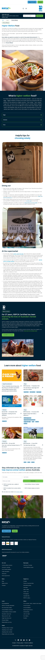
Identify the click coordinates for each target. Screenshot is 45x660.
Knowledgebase (5, 603)
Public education (5, 571)
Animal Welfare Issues (28, 567)
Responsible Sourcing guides (30, 202)
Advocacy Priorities (27, 565)
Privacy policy (20, 642)
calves (33, 462)
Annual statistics (27, 607)
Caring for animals (6, 567)
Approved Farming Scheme (29, 419)
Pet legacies (26, 593)
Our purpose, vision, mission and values (32, 603)
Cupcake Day (26, 595)
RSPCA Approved (27, 417)
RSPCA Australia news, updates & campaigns (11, 485)
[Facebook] (21, 640)
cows (29, 462)
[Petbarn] (7, 543)
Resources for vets (6, 616)
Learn (7, 20)
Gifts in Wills (26, 589)
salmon (37, 421)
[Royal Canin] (3, 543)
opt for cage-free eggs (18, 253)
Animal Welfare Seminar (7, 609)
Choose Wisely (5, 620)
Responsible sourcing (6, 622)
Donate (25, 581)
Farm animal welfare (6, 569)
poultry (25, 423)
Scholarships (26, 611)
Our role (4, 562)
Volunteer (25, 587)
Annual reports (26, 605)
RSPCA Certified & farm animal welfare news (12, 489)
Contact (25, 618)
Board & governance (28, 609)
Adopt (3, 625)
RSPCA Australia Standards (8, 605)
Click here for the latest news (30, 330)
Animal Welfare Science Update (9, 611)
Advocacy (4, 573)
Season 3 (4, 421)
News (3, 578)
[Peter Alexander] (16, 543)
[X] (15, 640)
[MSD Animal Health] (12, 543)
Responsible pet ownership (8, 634)
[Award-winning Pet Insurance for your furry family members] (4, 556)
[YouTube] (24, 640)
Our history (25, 616)
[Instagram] (26, 640)
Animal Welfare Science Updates (32, 484)
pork (33, 421)
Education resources (6, 613)
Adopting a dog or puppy (7, 627)
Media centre (5, 583)
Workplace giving (27, 585)
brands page (29, 200)
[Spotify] (29, 640)
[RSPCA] (6, 8)
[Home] (3, 20)
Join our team (26, 613)
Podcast (3, 585)
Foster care (26, 591)
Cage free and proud (6, 618)
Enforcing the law (6, 575)
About (24, 601)
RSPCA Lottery (26, 597)
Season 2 (4, 452)
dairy (25, 462)
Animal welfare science (7, 565)
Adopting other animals (7, 632)
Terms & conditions (28, 642)
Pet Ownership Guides (7, 607)
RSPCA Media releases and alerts (32, 488)
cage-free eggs (27, 421)
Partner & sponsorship (28, 583)
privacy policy (19, 491)
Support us (25, 578)
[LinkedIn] (18, 640)
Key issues (25, 562)
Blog (3, 581)
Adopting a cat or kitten (7, 629)
